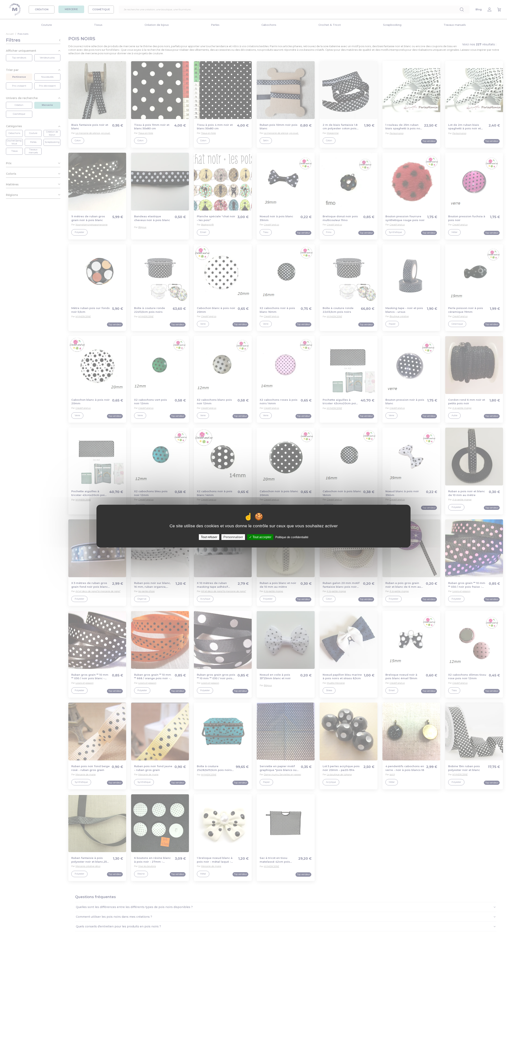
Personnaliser (233, 537)
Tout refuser (209, 537)
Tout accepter (261, 537)
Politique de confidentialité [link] (291, 537)
